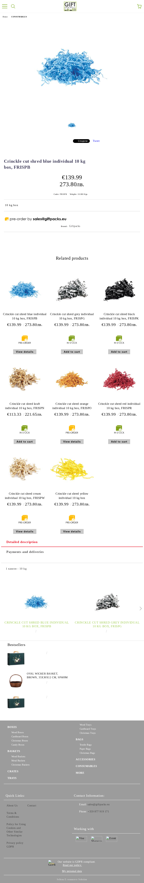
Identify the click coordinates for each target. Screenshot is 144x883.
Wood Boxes (17, 732)
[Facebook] (79, 819)
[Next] (140, 608)
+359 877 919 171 (98, 811)
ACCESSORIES (85, 759)
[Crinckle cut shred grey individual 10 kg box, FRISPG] (72, 310)
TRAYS (12, 778)
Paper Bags (85, 749)
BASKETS (14, 751)
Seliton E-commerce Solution (72, 879)
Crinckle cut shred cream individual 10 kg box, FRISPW (25, 496)
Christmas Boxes (19, 740)
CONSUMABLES (19, 17)
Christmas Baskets (20, 764)
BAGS (79, 739)
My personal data (72, 871)
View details (25, 351)
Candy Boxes (18, 744)
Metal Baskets (18, 760)
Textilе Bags (86, 744)
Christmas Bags (87, 753)
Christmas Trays (88, 733)
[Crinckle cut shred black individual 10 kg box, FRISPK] (119, 310)
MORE (80, 772)
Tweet (96, 141)
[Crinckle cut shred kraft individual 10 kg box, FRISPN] (24, 400)
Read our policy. (72, 865)
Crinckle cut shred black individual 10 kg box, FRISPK (119, 316)
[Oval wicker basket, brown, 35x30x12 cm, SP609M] (16, 680)
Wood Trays (86, 724)
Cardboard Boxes (19, 736)
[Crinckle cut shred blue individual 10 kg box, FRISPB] (72, 113)
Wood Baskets (18, 756)
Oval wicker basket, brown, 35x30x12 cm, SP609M (47, 675)
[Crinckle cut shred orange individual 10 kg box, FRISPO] (72, 400)
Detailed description (22, 542)
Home (5, 17)
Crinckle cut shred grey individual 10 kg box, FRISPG (72, 316)
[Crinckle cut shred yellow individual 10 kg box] (72, 489)
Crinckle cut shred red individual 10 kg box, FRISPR (119, 406)
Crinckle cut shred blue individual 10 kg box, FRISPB (24, 316)
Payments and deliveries (25, 552)
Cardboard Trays (88, 729)
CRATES (13, 771)
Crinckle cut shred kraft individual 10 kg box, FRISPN (24, 406)
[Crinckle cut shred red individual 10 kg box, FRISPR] (119, 400)
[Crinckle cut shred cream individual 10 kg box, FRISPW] (24, 489)
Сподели (83, 141)
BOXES (12, 727)
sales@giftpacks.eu (99, 804)
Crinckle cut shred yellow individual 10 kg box (72, 496)
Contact (31, 805)
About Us (12, 805)
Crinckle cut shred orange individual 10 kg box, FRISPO (72, 406)
